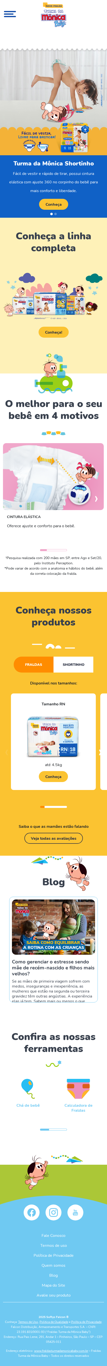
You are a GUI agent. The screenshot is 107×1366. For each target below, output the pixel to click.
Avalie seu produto (54, 1295)
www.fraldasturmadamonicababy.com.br (61, 1351)
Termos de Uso (28, 1322)
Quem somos (53, 1265)
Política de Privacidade (54, 1255)
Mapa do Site (53, 1285)
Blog (53, 1275)
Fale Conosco (53, 1235)
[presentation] (96, 501)
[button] (52, 214)
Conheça (54, 204)
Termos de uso (53, 1245)
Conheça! (53, 332)
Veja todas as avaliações (53, 838)
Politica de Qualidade (54, 1322)
